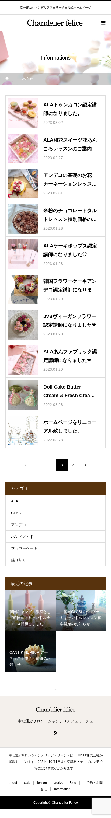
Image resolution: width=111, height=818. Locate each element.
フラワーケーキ (24, 548)
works (58, 783)
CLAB (16, 513)
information (62, 789)
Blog (73, 783)
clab (27, 783)
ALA (14, 501)
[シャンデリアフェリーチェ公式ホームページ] (55, 709)
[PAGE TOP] (55, 689)
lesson (42, 783)
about (13, 783)
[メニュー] (103, 23)
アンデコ (18, 525)
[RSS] (55, 732)
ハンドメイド (22, 536)
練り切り (18, 560)
